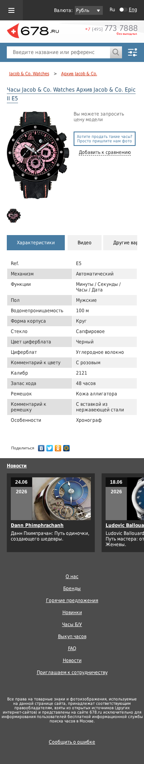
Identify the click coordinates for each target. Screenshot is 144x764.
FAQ (72, 648)
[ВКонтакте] (41, 446)
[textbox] (58, 52)
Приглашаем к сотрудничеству (72, 672)
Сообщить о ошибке (72, 742)
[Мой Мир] (66, 446)
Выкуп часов (72, 636)
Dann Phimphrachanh (37, 525)
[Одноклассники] (58, 446)
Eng (133, 9)
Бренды (72, 588)
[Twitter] (50, 446)
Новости (17, 466)
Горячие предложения (72, 600)
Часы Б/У (72, 624)
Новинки (72, 612)
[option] (14, 216)
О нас (72, 576)
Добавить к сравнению (105, 152)
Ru (112, 9)
